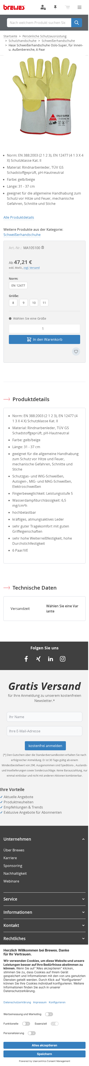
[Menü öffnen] (79, 7)
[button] (44, 839)
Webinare (11, 881)
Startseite (10, 36)
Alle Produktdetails (18, 217)
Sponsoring (12, 865)
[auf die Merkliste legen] (76, 351)
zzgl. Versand (32, 267)
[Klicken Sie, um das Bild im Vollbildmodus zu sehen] (44, 96)
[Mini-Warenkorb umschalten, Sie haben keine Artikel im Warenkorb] (67, 7)
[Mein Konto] (43, 7)
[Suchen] (76, 22)
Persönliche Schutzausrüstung (44, 36)
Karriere (10, 858)
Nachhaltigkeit (15, 873)
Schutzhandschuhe (23, 41)
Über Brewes (13, 850)
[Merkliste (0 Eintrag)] (55, 7)
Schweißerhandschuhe (58, 41)
